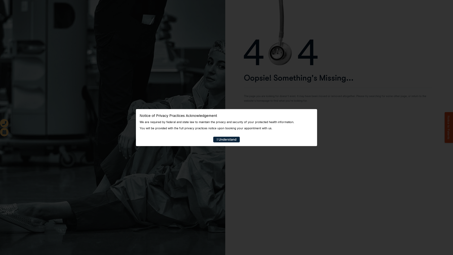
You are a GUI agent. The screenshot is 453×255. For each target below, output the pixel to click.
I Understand (226, 139)
